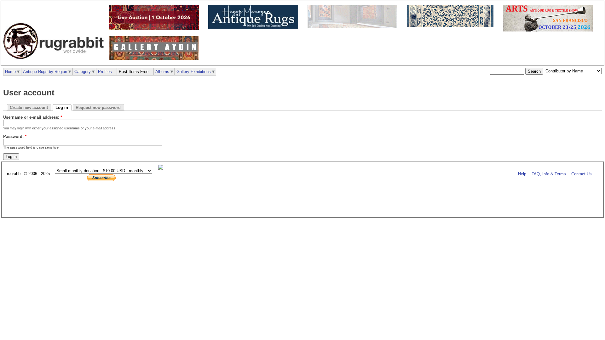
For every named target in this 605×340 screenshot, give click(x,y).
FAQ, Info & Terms (549, 174)
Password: (14, 136)
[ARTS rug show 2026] (549, 30)
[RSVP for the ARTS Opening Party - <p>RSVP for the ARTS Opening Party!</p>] (162, 168)
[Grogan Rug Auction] (155, 28)
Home (10, 71)
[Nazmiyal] (452, 25)
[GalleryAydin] (354, 27)
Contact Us (581, 174)
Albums (162, 71)
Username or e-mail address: (32, 117)
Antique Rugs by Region (45, 71)
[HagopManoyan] (254, 27)
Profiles (105, 71)
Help (522, 174)
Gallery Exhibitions (193, 71)
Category (82, 71)
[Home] (55, 62)
